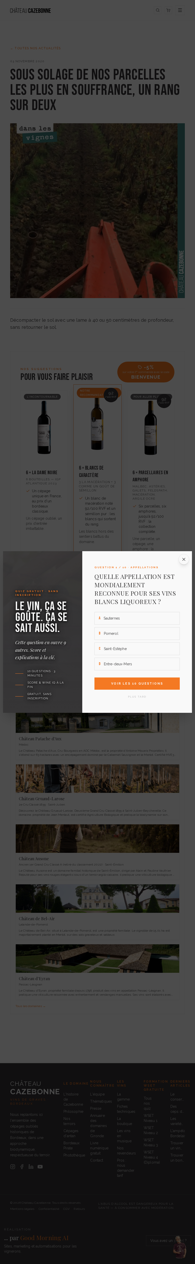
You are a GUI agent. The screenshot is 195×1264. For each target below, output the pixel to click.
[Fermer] (184, 559)
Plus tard (137, 696)
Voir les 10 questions (137, 683)
